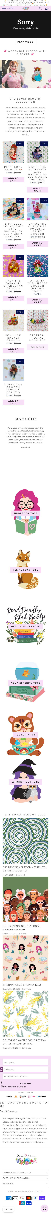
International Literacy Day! (22, 984)
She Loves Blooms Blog (25, 814)
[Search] (41, 8)
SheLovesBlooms (20, 1192)
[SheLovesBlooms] (25, 8)
